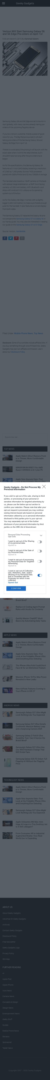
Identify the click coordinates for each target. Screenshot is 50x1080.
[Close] (44, 487)
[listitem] (25, 535)
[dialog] (25, 540)
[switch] (40, 542)
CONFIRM (16, 588)
